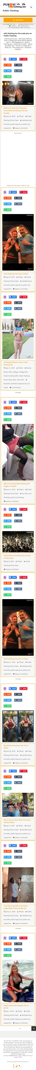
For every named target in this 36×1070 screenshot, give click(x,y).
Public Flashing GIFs (11, 376)
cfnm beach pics (17, 47)
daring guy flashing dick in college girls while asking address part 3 (18, 40)
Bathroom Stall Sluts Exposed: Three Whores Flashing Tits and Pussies (16, 110)
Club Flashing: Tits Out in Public (16, 274)
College (15, 372)
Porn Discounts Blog (13, 27)
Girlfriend (14, 384)
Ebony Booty (17, 185)
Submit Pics (19, 20)
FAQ (20, 1057)
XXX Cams (26, 27)
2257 (20, 1055)
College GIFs (23, 372)
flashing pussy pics (11, 39)
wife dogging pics (18, 42)
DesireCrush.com (25, 26)
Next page (33, 1028)
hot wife (7, 124)
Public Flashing (11, 10)
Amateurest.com (10, 185)
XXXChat (14, 26)
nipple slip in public (20, 44)
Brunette (7, 384)
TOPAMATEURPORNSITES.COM (25, 24)
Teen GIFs (20, 380)
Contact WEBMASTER (10, 1055)
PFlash (21, 116)
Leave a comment (21, 128)
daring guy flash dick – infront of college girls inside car (18, 45)
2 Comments (16, 387)
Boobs (29, 368)
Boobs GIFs (8, 372)
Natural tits (23, 384)
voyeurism (7, 128)
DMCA (25, 1055)
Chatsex (21, 27)
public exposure (16, 124)
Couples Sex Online (25, 185)
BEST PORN (12, 24)
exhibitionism (27, 120)
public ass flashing (17, 497)
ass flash (25, 493)
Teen (14, 380)
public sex (26, 124)
